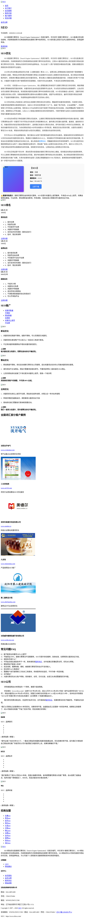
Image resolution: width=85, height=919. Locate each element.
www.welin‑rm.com (7, 640)
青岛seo (7, 818)
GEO (6, 864)
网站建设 (8, 866)
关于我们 (8, 8)
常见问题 (8, 18)
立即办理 (4, 238)
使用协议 (42, 141)
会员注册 (4, 22)
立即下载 (35, 187)
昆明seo (7, 838)
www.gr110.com (6, 488)
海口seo (7, 843)
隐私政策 (8, 883)
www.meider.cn (6, 526)
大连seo (7, 825)
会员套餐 (8, 11)
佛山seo (7, 830)
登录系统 (4, 46)
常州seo (7, 823)
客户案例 (8, 16)
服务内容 (8, 13)
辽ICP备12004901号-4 (64, 912)
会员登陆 (8, 875)
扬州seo (7, 840)
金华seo (7, 821)
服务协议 (38, 662)
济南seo (7, 828)
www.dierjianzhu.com (8, 602)
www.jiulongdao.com (8, 564)
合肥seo (7, 833)
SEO (19, 908)
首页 (6, 6)
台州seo (7, 835)
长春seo (7, 816)
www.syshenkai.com (8, 450)
